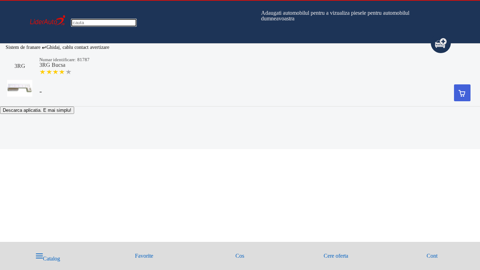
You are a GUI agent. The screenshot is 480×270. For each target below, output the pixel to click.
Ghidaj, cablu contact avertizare (77, 47)
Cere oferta (336, 256)
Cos (239, 256)
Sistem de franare (23, 47)
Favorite (144, 256)
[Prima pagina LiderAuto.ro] (47, 36)
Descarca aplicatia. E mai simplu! (37, 110)
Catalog (51, 259)
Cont (432, 256)
